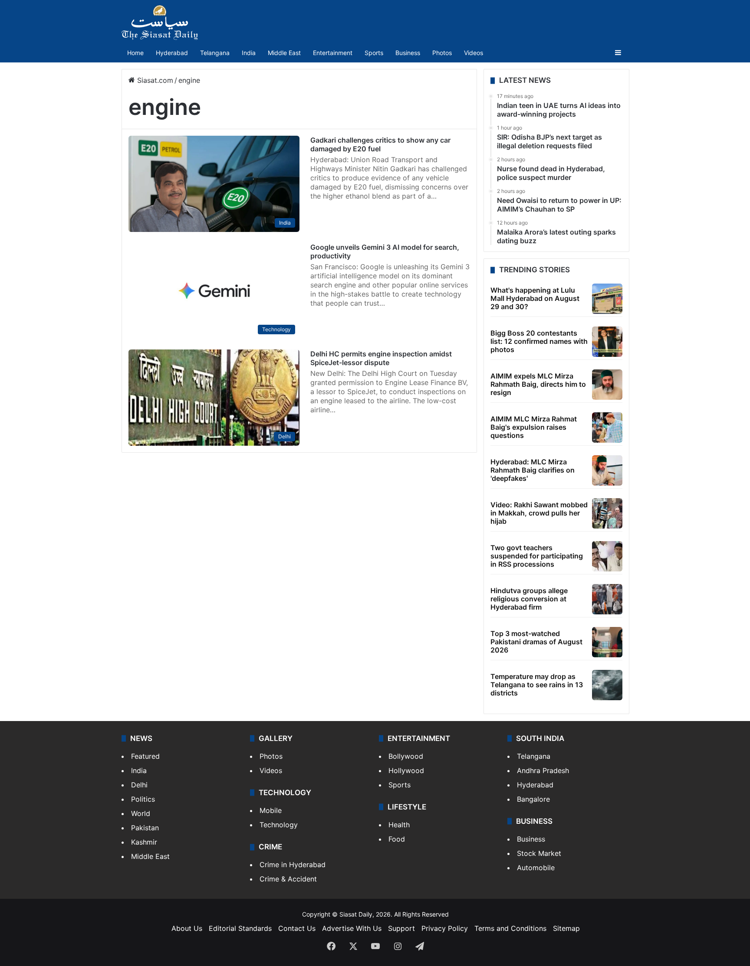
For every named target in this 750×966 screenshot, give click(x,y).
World (140, 813)
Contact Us (297, 928)
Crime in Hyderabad (293, 864)
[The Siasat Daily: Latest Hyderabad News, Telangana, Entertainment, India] (160, 22)
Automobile (536, 867)
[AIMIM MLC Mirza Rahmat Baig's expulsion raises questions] (607, 427)
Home (135, 52)
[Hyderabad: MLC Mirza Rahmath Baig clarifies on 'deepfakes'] (607, 470)
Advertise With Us (352, 928)
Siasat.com (154, 80)
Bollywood (405, 756)
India (249, 52)
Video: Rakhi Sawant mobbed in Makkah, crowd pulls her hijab (539, 512)
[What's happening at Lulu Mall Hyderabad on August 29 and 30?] (607, 299)
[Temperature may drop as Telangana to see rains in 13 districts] (607, 685)
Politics (143, 799)
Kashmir (144, 842)
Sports (374, 52)
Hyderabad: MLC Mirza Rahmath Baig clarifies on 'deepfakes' (532, 470)
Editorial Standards (240, 928)
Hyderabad (172, 52)
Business (407, 52)
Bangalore (533, 799)
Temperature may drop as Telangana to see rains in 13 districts (536, 684)
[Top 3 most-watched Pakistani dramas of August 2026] (607, 642)
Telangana (215, 52)
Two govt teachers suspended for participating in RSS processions (536, 555)
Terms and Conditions (510, 928)
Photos (442, 52)
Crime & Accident (288, 879)
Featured (145, 756)
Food (396, 839)
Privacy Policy (444, 928)
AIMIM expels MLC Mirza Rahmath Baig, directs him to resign (538, 384)
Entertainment (332, 52)
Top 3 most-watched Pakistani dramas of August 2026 (536, 641)
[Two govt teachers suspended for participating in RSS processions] (607, 556)
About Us (186, 928)
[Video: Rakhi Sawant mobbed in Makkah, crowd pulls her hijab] (607, 513)
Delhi (139, 784)
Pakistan (145, 827)
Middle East (284, 52)
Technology (279, 824)
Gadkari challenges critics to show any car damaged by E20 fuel (380, 144)
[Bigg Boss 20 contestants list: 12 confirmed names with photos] (607, 341)
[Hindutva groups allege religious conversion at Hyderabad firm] (607, 599)
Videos (473, 52)
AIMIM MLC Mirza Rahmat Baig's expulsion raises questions (533, 427)
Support (401, 928)
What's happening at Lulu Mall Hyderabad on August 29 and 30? (534, 298)
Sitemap (566, 928)
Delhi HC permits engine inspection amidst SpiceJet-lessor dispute (381, 358)
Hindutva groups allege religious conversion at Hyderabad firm (529, 598)
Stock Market (539, 853)
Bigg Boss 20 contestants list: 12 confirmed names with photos (539, 341)
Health (399, 824)
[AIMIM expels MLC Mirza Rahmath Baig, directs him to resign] (607, 384)
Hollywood (406, 770)
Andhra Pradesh (543, 770)
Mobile (271, 810)
